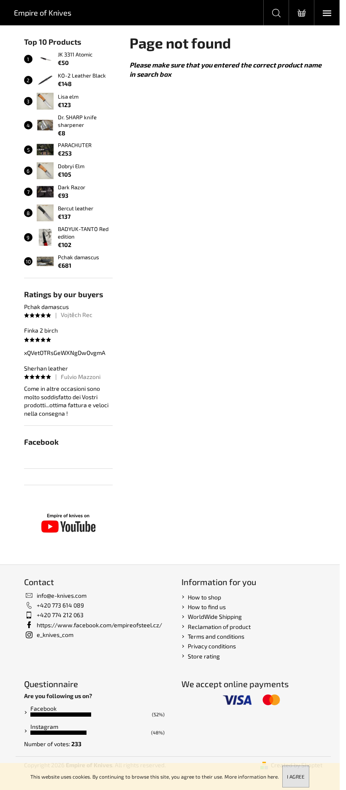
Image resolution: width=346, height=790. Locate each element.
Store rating (204, 656)
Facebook (43, 708)
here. (273, 776)
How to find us (207, 606)
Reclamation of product (219, 626)
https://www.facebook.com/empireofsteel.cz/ (99, 625)
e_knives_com (55, 634)
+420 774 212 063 (60, 614)
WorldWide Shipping (215, 616)
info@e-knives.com (61, 595)
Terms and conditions (216, 636)
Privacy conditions (212, 646)
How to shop (204, 597)
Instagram (44, 726)
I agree (296, 776)
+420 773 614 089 (60, 605)
